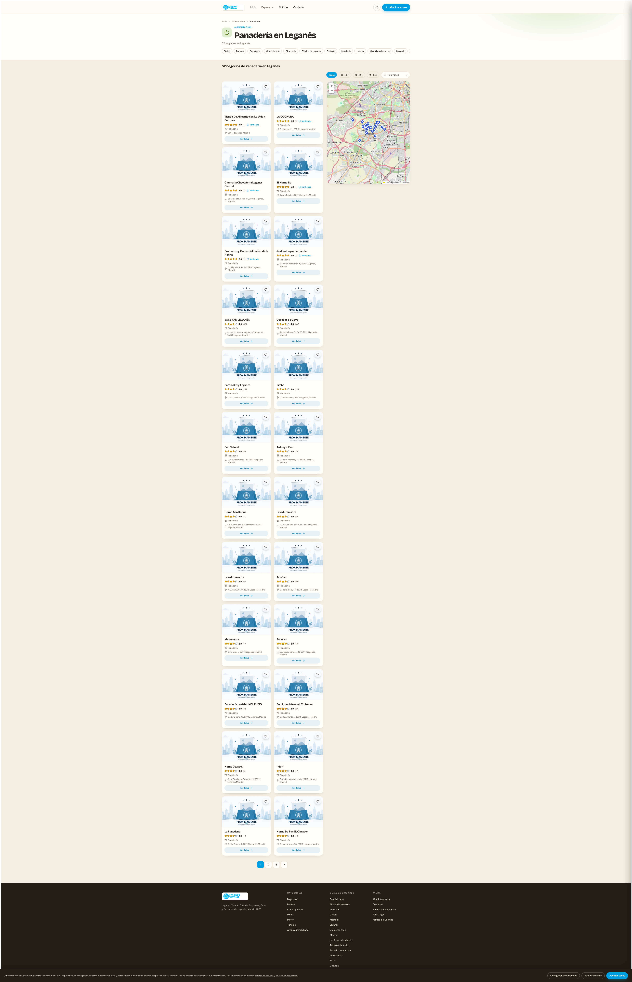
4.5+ (346, 74)
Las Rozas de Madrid (341, 940)
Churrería (291, 51)
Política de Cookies (383, 919)
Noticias (283, 7)
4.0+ (360, 74)
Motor (290, 919)
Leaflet (388, 182)
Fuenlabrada (337, 899)
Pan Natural (231, 447)
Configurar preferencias (563, 975)
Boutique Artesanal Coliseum (294, 704)
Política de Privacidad (384, 909)
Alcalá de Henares (340, 904)
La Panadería (232, 831)
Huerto (360, 51)
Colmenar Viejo (338, 929)
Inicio (253, 7)
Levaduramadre (286, 512)
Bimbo (280, 385)
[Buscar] (377, 7)
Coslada (334, 965)
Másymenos (231, 639)
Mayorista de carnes (380, 51)
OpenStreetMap (402, 182)
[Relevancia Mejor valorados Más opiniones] (395, 75)
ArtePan (281, 577)
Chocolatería (272, 51)
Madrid (334, 935)
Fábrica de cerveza (311, 51)
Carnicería (255, 51)
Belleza (291, 904)
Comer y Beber (295, 909)
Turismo (291, 924)
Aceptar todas (617, 975)
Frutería (331, 51)
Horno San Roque (235, 512)
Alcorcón (335, 909)
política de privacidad (287, 975)
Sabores (281, 639)
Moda (290, 914)
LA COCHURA (284, 116)
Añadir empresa (398, 7)
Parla (332, 960)
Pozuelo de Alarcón (340, 950)
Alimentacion (238, 21)
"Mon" (280, 766)
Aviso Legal (378, 914)
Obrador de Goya (287, 319)
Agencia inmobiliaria (298, 929)
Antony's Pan (284, 447)
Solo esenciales (593, 975)
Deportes (292, 899)
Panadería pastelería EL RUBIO (243, 704)
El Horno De (283, 182)
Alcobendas (336, 955)
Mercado (400, 51)
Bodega (240, 51)
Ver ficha (244, 138)
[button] (374, 126)
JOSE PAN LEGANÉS (237, 319)
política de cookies (264, 975)
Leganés (334, 924)
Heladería (346, 51)
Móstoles (335, 919)
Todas (227, 51)
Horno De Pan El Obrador (292, 831)
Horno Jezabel (233, 766)
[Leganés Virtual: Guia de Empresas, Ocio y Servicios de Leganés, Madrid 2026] (233, 7)
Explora (265, 7)
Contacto (298, 7)
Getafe (333, 914)
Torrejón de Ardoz (339, 945)
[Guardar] (266, 86)
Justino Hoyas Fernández (292, 251)
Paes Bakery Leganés (237, 385)
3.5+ (375, 74)
